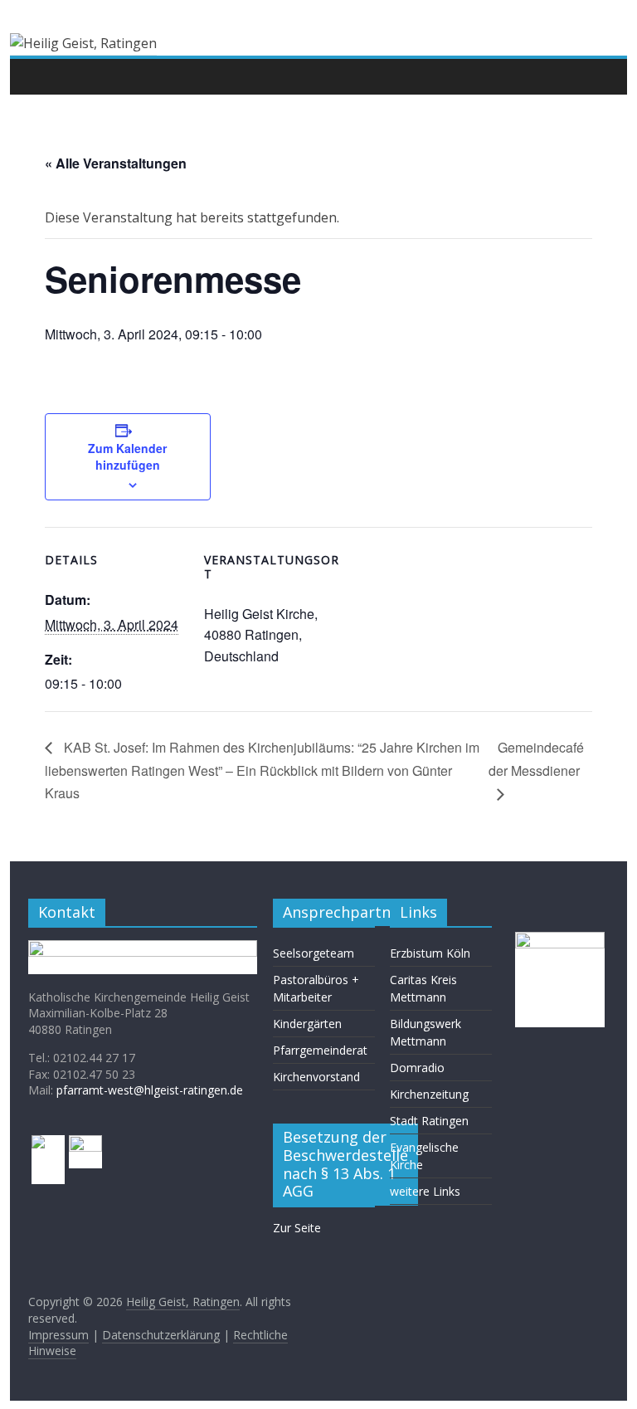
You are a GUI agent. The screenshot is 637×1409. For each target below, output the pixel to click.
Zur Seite (297, 1228)
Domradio (417, 1067)
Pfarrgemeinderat (320, 1050)
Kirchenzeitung (429, 1094)
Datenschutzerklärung (161, 1335)
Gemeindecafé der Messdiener (536, 759)
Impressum (58, 1335)
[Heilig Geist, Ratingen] (45, 76)
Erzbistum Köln (430, 953)
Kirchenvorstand (316, 1077)
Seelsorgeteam (313, 953)
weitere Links (425, 1191)
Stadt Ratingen (429, 1121)
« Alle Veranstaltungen (116, 163)
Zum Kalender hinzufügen (127, 456)
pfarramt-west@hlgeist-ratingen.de (149, 1090)
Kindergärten (307, 1023)
